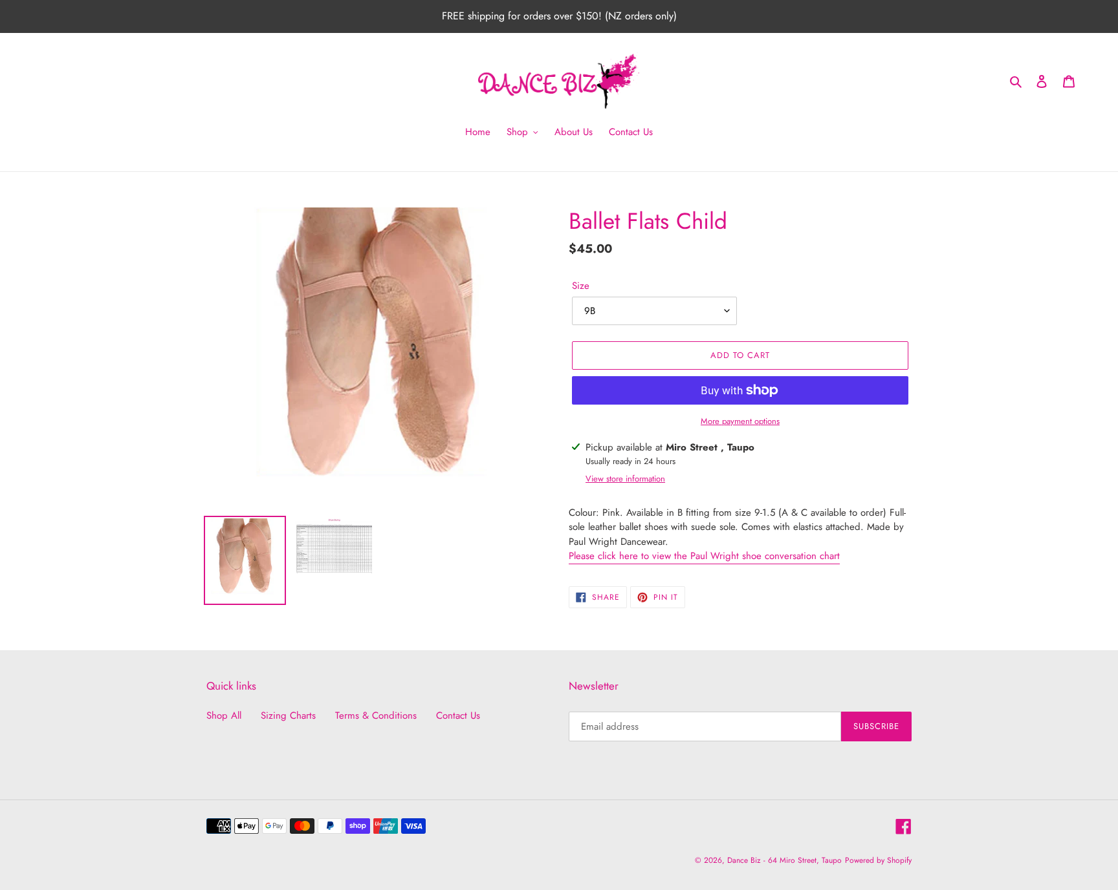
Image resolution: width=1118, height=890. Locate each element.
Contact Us (458, 715)
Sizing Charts (288, 715)
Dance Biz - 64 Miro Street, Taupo (784, 860)
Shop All (223, 715)
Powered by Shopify (878, 860)
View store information (625, 478)
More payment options (740, 421)
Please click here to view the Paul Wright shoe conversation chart (704, 556)
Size (580, 286)
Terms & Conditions (376, 715)
